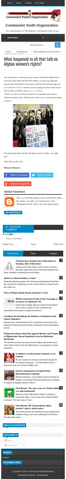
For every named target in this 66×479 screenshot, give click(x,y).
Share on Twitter (44, 175)
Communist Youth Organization (41, 471)
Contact (28, 3)
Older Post (58, 244)
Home (9, 3)
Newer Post (8, 244)
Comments (11, 445)
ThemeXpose (42, 475)
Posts (9, 440)
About (18, 3)
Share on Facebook (19, 175)
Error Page (39, 3)
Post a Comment (14, 238)
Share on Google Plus (20, 184)
